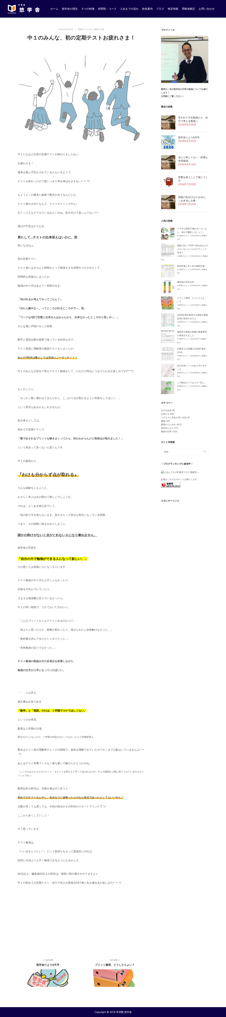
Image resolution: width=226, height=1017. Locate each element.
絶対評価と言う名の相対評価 (191, 266)
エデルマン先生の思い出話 (173, 417)
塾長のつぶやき (85, 29)
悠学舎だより (167, 428)
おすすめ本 (166, 410)
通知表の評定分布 (185, 282)
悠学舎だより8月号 (189, 137)
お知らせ (165, 414)
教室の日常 (99, 29)
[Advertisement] (81, 920)
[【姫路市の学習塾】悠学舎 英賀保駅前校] (24, 9)
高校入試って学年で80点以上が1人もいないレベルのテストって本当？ (192, 249)
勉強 (163, 421)
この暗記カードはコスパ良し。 (192, 382)
